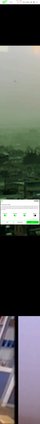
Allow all (32, 222)
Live (18, 2)
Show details (35, 219)
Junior (21, 2)
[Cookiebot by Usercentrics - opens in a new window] (34, 201)
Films (24, 2)
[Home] (5, 2)
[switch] (15, 215)
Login (31, 2)
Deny (7, 222)
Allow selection (20, 222)
